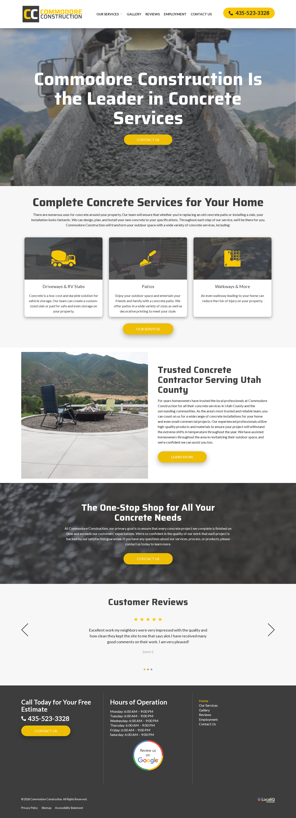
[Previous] (25, 630)
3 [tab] (151, 669)
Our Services (107, 14)
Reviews (152, 14)
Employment (175, 14)
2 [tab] (148, 669)
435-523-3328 (48, 718)
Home (203, 701)
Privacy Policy (29, 808)
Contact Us (201, 14)
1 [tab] (144, 669)
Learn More (182, 457)
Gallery (134, 14)
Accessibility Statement (69, 808)
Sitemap (46, 808)
